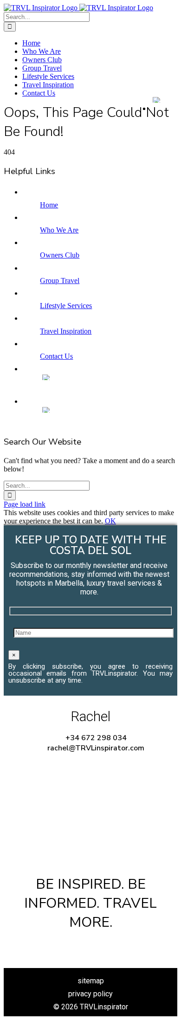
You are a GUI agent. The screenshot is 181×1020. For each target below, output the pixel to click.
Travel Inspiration (65, 331)
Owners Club (59, 255)
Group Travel (59, 280)
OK (110, 521)
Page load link (24, 504)
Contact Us (56, 356)
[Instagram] (120, 945)
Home (49, 205)
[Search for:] (47, 16)
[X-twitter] (90, 945)
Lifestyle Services (66, 306)
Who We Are (59, 230)
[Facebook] (61, 945)
